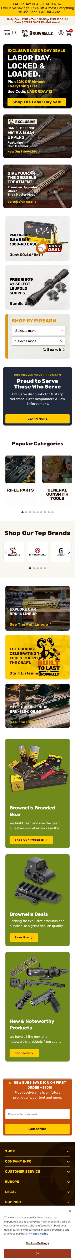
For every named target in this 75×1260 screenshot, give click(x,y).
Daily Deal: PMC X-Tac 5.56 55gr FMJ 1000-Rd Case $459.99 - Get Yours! (37, 21)
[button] (6, 32)
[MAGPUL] (37, 551)
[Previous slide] (6, 482)
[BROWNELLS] (14, 551)
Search (54, 349)
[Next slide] (69, 482)
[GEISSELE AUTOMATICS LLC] (61, 551)
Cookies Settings (37, 1243)
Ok (37, 1253)
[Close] (70, 1211)
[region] (37, 549)
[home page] (37, 33)
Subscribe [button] (37, 1129)
